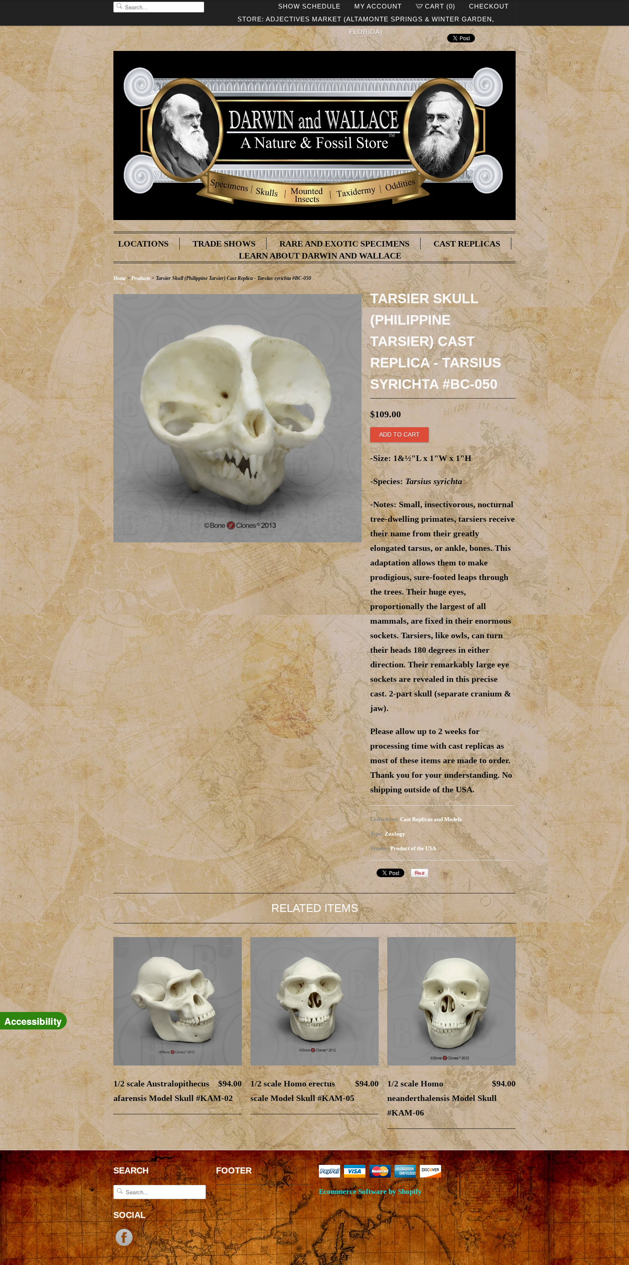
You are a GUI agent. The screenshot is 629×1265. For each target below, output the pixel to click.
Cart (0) (440, 6)
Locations (143, 243)
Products (140, 278)
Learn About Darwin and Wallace (320, 255)
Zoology (395, 833)
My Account (378, 6)
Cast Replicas (466, 243)
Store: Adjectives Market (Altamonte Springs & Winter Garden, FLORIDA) (365, 20)
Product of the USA (413, 848)
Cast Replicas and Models (431, 819)
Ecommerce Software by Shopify (370, 1192)
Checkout (489, 6)
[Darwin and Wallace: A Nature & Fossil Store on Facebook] (124, 1245)
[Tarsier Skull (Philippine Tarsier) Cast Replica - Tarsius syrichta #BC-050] (237, 539)
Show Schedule (309, 6)
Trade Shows (224, 243)
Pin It (419, 873)
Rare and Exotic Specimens (344, 243)
